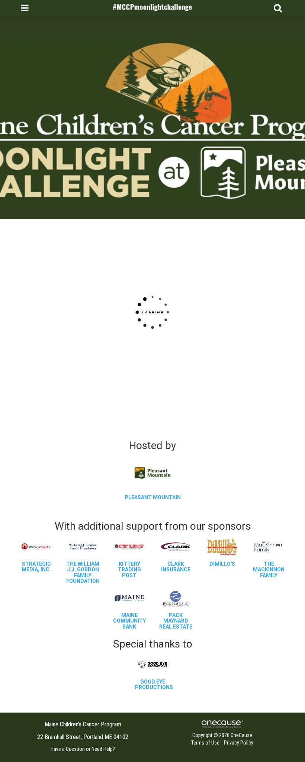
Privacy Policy (238, 743)
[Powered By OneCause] (222, 724)
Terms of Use (205, 743)
